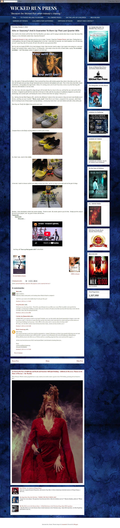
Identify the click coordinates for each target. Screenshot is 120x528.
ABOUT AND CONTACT (85, 21)
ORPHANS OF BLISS (65, 21)
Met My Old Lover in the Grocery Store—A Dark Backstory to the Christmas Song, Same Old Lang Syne (46, 506)
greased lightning (20, 283)
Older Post (80, 361)
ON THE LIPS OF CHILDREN (76, 17)
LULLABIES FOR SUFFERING (42, 21)
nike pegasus (33, 283)
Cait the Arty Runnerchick (23, 316)
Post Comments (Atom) (51, 367)
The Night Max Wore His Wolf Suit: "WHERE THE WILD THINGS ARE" (38, 497)
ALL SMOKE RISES (54, 17)
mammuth (64, 524)
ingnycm (27, 283)
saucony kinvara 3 (45, 283)
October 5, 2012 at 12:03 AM (23, 326)
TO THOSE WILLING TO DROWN (31, 17)
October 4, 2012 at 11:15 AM (23, 301)
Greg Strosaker (20, 304)
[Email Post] (26, 281)
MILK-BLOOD (95, 17)
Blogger (76, 524)
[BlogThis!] (31, 281)
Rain (17, 291)
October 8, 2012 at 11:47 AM (23, 349)
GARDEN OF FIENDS (20, 21)
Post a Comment (18, 353)
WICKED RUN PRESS (33, 8)
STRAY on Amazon (75, 273)
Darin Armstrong (20, 329)
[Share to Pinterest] (36, 281)
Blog (14, 17)
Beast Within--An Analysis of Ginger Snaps (31, 488)
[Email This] (29, 281)
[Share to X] (33, 281)
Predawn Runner (61, 39)
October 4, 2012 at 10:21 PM (23, 312)
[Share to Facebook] (35, 281)
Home (47, 361)
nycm (39, 283)
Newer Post (15, 361)
